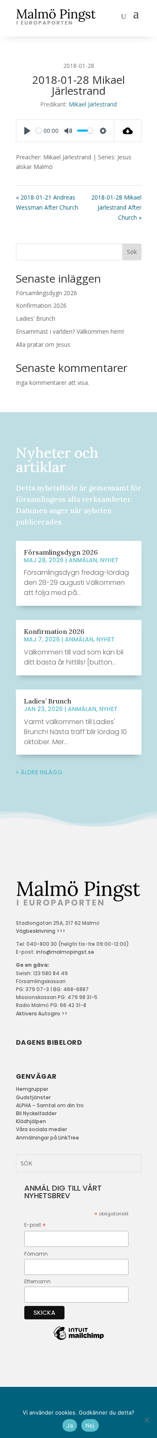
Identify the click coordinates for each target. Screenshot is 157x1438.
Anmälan (83, 560)
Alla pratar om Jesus (43, 344)
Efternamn (37, 1281)
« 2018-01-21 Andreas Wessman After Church (47, 202)
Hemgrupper (32, 1089)
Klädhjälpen (31, 1121)
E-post (35, 1225)
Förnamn (36, 1253)
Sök (132, 252)
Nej (90, 1425)
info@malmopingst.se (65, 951)
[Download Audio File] (128, 130)
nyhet (109, 560)
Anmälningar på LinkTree (47, 1137)
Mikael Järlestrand (93, 104)
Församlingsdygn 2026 (46, 293)
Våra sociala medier (41, 1129)
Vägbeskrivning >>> (40, 930)
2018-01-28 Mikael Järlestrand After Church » (116, 207)
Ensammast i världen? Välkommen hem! (70, 331)
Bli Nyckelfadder (36, 1113)
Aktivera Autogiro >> (41, 1013)
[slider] (38, 131)
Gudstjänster (33, 1097)
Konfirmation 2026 (41, 305)
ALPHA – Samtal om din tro (50, 1105)
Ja (70, 1425)
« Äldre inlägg (39, 772)
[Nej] (146, 1420)
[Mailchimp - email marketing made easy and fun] (79, 1339)
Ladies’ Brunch (35, 318)
